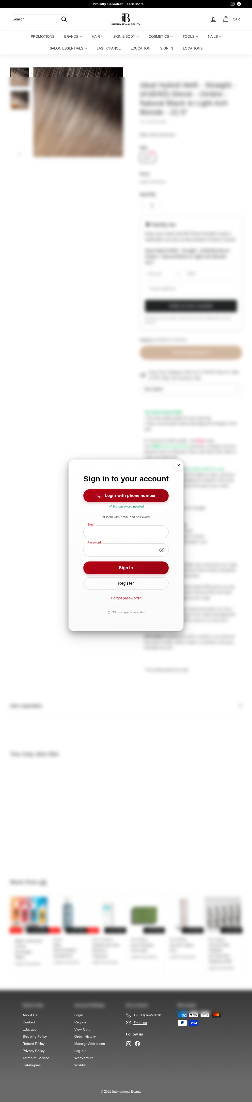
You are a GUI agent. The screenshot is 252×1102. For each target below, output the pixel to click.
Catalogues (32, 1065)
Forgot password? (126, 598)
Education (30, 1029)
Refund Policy (34, 1044)
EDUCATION (140, 48)
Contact (29, 1022)
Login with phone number (130, 495)
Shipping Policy (35, 1036)
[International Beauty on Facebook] (137, 1043)
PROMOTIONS (42, 36)
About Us (30, 1015)
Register (81, 1022)
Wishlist (80, 1065)
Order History (85, 1036)
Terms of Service (36, 1058)
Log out (80, 1051)
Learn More (134, 4)
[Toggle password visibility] (162, 550)
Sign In (126, 567)
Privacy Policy (34, 1051)
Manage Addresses (89, 1044)
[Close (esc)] (179, 465)
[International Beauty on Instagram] (128, 1043)
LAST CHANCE (109, 48)
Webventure (84, 1058)
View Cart (82, 1029)
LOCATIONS (193, 48)
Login (78, 1015)
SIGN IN (166, 48)
